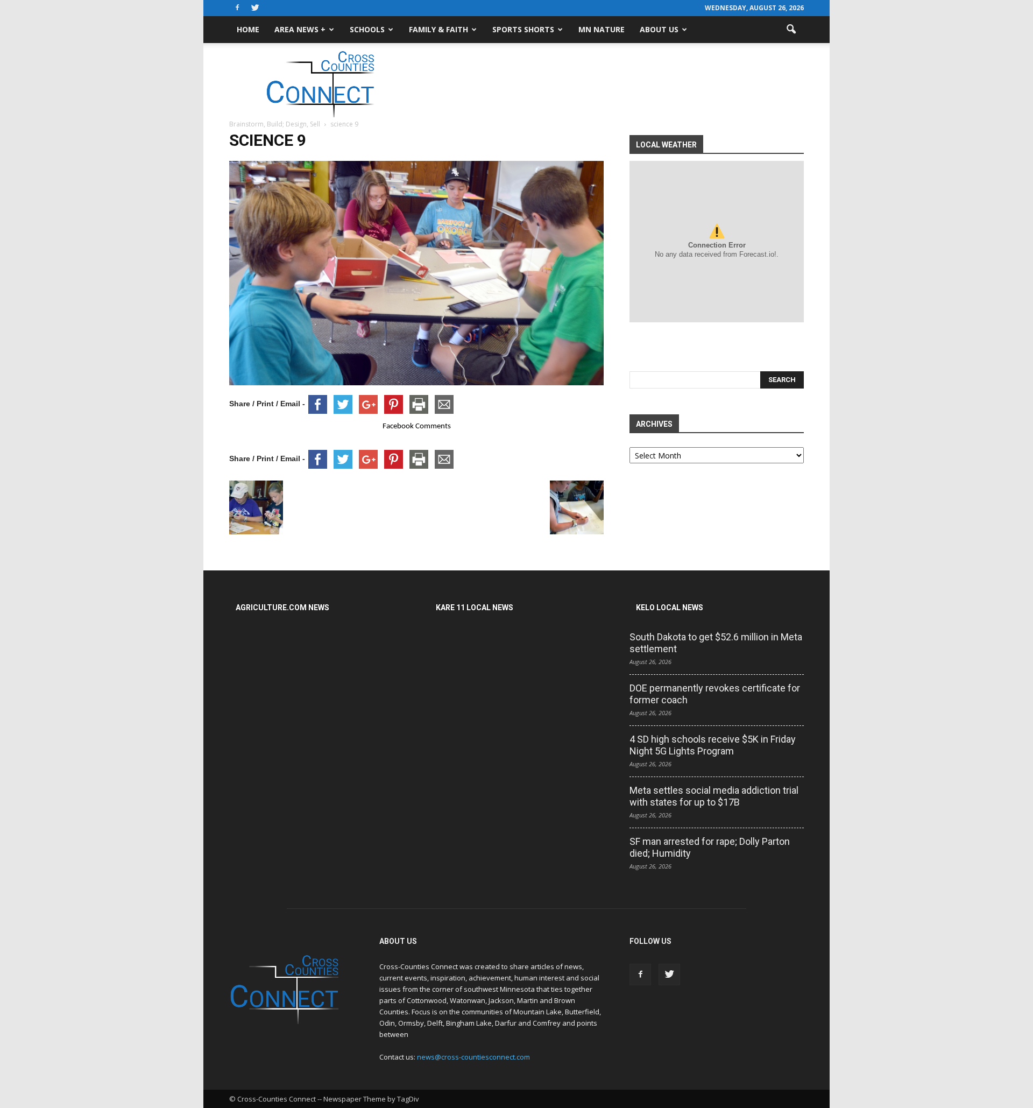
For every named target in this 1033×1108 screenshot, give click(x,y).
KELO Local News (669, 607)
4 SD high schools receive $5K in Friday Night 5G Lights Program (712, 745)
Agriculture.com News (282, 607)
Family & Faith (438, 29)
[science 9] (416, 382)
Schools (367, 29)
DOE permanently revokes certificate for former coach (714, 693)
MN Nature (601, 29)
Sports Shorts (523, 29)
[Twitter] (255, 8)
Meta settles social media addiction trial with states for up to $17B (713, 796)
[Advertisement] (608, 80)
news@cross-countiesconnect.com (473, 1057)
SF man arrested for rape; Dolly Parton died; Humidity (709, 847)
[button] (791, 30)
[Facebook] (237, 8)
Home (248, 29)
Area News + (300, 29)
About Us (659, 29)
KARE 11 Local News (474, 607)
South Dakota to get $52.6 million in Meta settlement (715, 642)
